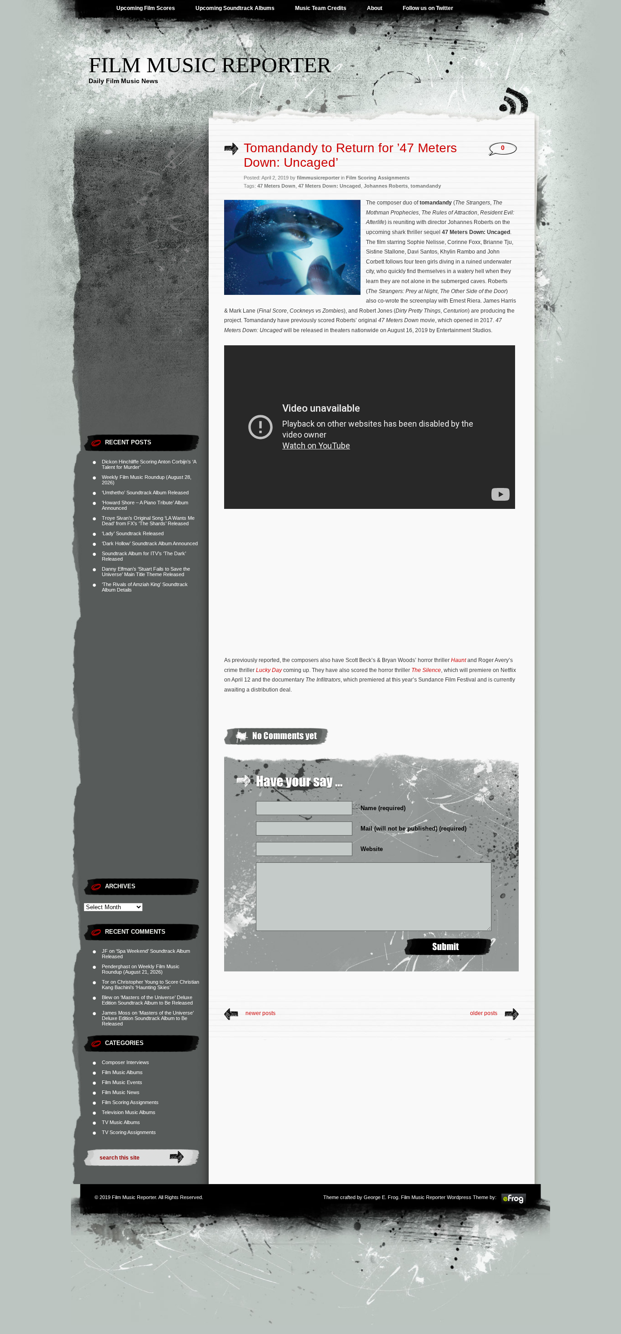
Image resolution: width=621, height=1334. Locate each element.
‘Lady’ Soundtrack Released (133, 533)
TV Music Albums (121, 1122)
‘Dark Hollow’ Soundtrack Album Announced (150, 543)
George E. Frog (381, 1197)
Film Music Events (122, 1082)
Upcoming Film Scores (145, 8)
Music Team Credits (320, 8)
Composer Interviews (125, 1062)
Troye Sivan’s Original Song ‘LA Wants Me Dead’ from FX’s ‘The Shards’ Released (148, 520)
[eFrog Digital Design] (513, 1203)
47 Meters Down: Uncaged (329, 186)
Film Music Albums (122, 1072)
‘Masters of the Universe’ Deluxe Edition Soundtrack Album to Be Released (147, 1000)
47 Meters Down (276, 186)
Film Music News (121, 1092)
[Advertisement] (146, 293)
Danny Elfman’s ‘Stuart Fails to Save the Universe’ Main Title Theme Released (146, 571)
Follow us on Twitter (428, 8)
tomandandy (426, 186)
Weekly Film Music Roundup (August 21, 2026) (141, 969)
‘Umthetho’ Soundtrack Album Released (145, 492)
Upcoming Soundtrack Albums (235, 8)
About (374, 8)
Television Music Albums (128, 1112)
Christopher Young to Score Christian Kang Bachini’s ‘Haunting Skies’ (150, 984)
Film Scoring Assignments (130, 1102)
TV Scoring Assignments (129, 1132)
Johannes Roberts (386, 186)
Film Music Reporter (210, 65)
